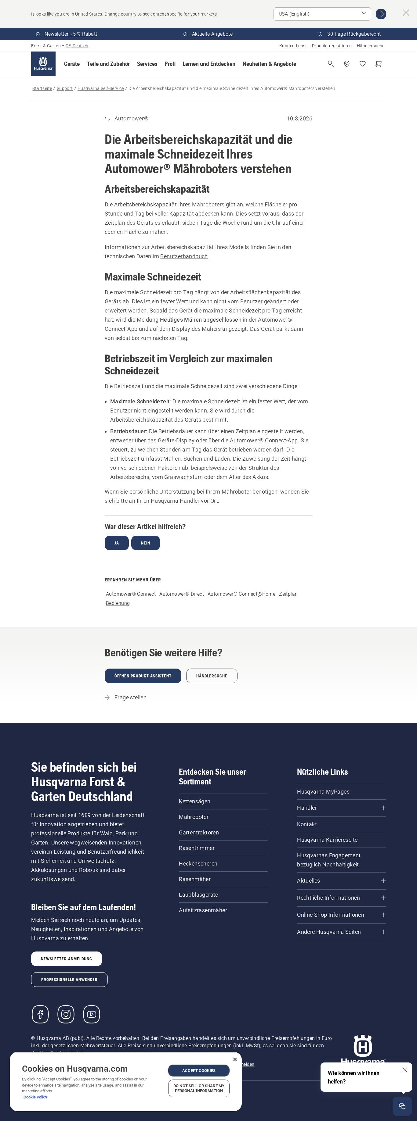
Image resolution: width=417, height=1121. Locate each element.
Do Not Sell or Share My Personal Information (198, 1088)
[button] (71, 64)
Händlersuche (371, 45)
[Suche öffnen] (331, 63)
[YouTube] (91, 1014)
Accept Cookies (199, 1070)
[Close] (235, 1059)
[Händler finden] (346, 63)
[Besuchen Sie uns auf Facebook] (40, 1014)
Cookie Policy (35, 1097)
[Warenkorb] (378, 63)
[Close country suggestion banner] (406, 12)
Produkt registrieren (332, 45)
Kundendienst (293, 45)
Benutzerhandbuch (184, 256)
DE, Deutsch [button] (77, 45)
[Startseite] (43, 64)
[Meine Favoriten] (362, 63)
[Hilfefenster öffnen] (402, 1106)
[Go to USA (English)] (381, 14)
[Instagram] (66, 1014)
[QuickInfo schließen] (405, 1070)
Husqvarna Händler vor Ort (184, 501)
